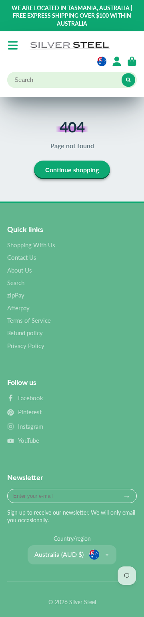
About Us (19, 270)
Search (15, 282)
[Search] (128, 80)
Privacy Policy (25, 345)
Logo (70, 45)
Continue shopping (72, 169)
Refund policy (25, 332)
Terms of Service (29, 320)
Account (117, 61)
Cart (132, 61)
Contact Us (21, 257)
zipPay (15, 295)
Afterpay (18, 308)
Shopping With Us (31, 244)
